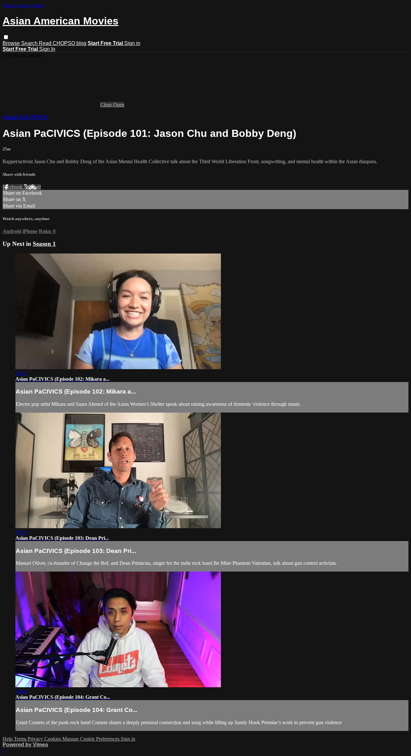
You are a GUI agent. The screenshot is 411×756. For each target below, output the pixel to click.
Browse (12, 43)
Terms (21, 739)
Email (35, 187)
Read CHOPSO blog (62, 43)
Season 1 (44, 243)
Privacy (36, 739)
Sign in (132, 43)
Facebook (13, 187)
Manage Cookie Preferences (91, 739)
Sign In (47, 49)
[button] (6, 37)
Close (106, 104)
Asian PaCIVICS (25, 117)
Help (8, 739)
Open (118, 104)
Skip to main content (23, 5)
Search (30, 43)
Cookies (53, 739)
